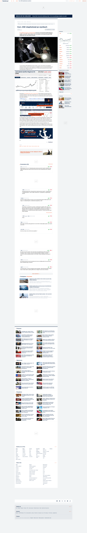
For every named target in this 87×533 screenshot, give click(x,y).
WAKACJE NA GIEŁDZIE (23, 16)
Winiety (30, 476)
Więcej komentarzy (35, 273)
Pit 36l (44, 471)
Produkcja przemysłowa (39, 453)
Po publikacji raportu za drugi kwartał (27, 32)
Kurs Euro (24, 455)
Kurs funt (17, 471)
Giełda (25, 21)
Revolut (30, 475)
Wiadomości (29, 21)
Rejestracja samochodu (32, 479)
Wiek (27, 146)
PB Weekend (17, 476)
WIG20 (17, 451)
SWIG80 (17, 455)
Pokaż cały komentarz (49, 212)
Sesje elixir (44, 479)
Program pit (44, 467)
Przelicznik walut (18, 472)
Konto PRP (30, 468)
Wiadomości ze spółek (46, 451)
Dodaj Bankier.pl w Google (50, 29)
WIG (16, 452)
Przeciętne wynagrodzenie (38, 451)
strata (33, 146)
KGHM (44, 455)
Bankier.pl (19, 21)
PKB (36, 454)
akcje (38, 146)
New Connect (17, 456)
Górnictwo (24, 146)
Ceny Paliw (30, 456)
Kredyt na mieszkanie (32, 471)
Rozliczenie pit (45, 466)
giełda (20, 146)
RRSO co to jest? (31, 480)
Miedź (30, 451)
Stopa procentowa (18, 480)
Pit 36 (43, 468)
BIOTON (44, 456)
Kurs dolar (17, 468)
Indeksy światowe (18, 459)
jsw (22, 146)
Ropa (30, 452)
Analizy (37, 457)
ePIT (43, 484)
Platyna (30, 455)
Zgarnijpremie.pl (18, 479)
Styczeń (30, 146)
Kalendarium (44, 452)
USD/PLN (24, 451)
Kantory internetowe (25, 456)
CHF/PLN (24, 452)
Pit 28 (43, 472)
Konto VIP (17, 475)
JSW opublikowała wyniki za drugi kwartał (31, 93)
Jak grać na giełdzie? (18, 466)
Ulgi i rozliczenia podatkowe (46, 475)
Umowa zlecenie (31, 467)
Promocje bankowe (18, 483)
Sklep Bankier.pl (45, 483)
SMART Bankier (45, 476)
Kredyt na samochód (32, 472)
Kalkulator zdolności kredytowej (47, 480)
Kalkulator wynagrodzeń (32, 466)
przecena (35, 146)
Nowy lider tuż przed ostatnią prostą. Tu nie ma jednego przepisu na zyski (49, 16)
